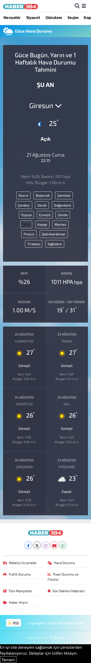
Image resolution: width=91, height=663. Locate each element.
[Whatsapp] (63, 545)
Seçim (72, 18)
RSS (15, 623)
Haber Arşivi (18, 602)
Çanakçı (24, 205)
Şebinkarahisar (54, 234)
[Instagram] (45, 545)
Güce (26, 224)
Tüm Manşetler (20, 591)
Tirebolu (33, 244)
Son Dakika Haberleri (68, 591)
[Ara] (77, 6)
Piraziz (29, 234)
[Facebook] (28, 545)
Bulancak (43, 195)
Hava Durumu (64, 563)
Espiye (26, 215)
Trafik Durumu (19, 574)
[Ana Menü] (84, 6)
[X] (37, 545)
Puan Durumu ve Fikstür (63, 576)
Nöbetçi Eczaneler (23, 563)
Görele (63, 215)
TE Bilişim (57, 637)
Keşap (42, 224)
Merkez (60, 224)
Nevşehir (12, 18)
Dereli (42, 205)
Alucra (23, 195)
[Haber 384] (20, 6)
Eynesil (44, 215)
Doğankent (62, 205)
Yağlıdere (54, 244)
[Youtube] (54, 545)
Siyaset (33, 18)
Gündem (54, 18)
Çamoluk (63, 195)
